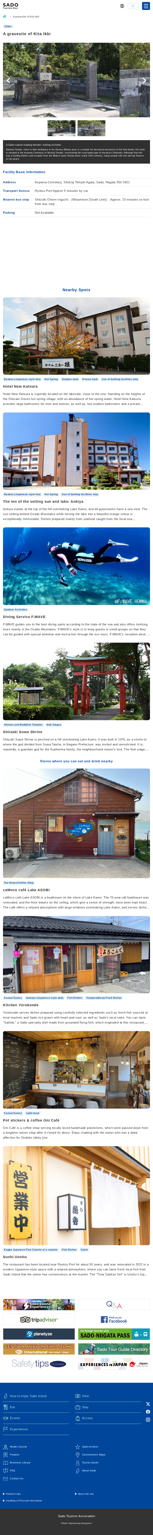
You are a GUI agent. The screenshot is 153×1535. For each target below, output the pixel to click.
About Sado (89, 1470)
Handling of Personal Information (24, 1500)
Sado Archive (90, 1446)
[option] (76, 80)
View (85, 1396)
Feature (14, 1454)
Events (15, 1418)
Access (87, 1418)
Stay (85, 1407)
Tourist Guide (90, 1462)
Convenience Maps (94, 1454)
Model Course (18, 1446)
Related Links (13, 1494)
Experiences (19, 1429)
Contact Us (17, 1478)
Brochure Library (20, 1462)
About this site (86, 1494)
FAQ (12, 1470)
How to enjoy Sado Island (28, 1396)
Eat (12, 1407)
